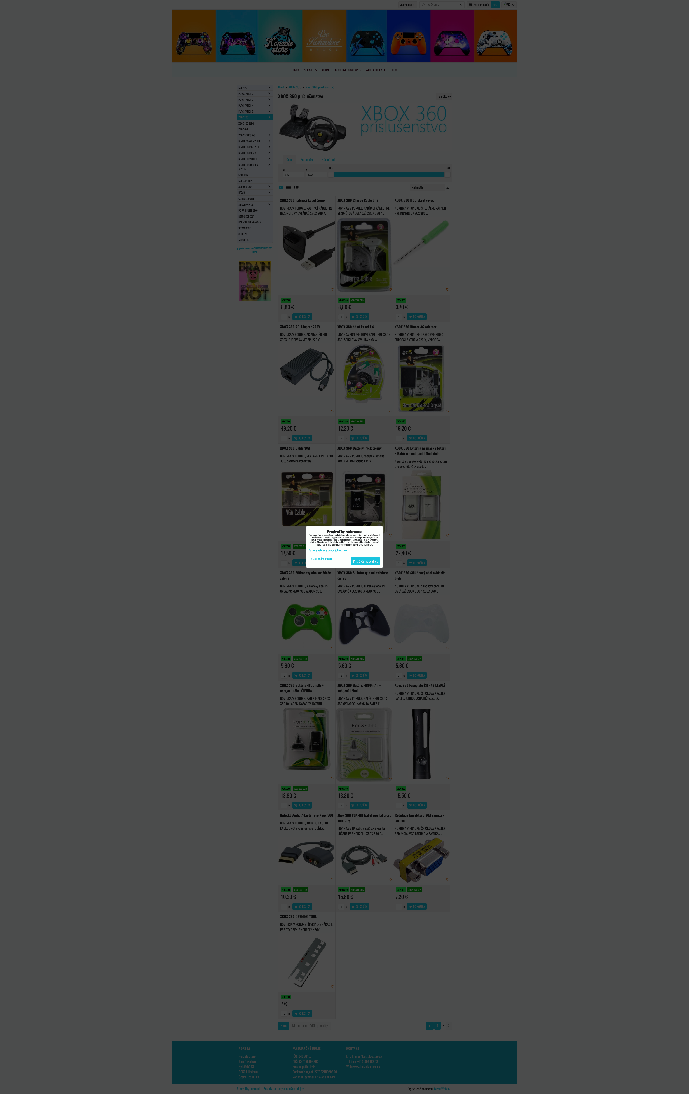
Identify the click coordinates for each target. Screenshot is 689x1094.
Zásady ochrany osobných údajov (328, 550)
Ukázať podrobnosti (320, 559)
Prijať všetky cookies (365, 561)
